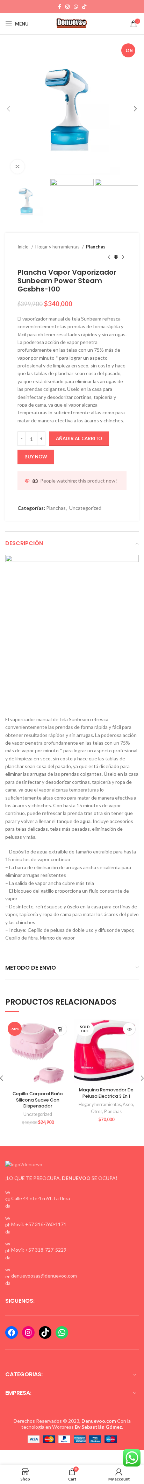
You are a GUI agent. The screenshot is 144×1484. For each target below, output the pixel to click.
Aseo (128, 1104)
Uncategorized (85, 508)
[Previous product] (109, 257)
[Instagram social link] (67, 6)
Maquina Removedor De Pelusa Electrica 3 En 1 (106, 1093)
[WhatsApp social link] (76, 6)
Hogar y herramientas (57, 246)
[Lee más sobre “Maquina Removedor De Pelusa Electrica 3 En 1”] (129, 1029)
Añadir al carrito (79, 438)
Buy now (35, 456)
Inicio (23, 246)
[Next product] (123, 257)
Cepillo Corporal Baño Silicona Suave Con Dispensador (38, 1100)
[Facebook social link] (59, 6)
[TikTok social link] (84, 6)
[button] (61, 1029)
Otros (96, 1111)
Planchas (96, 246)
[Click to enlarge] (17, 167)
